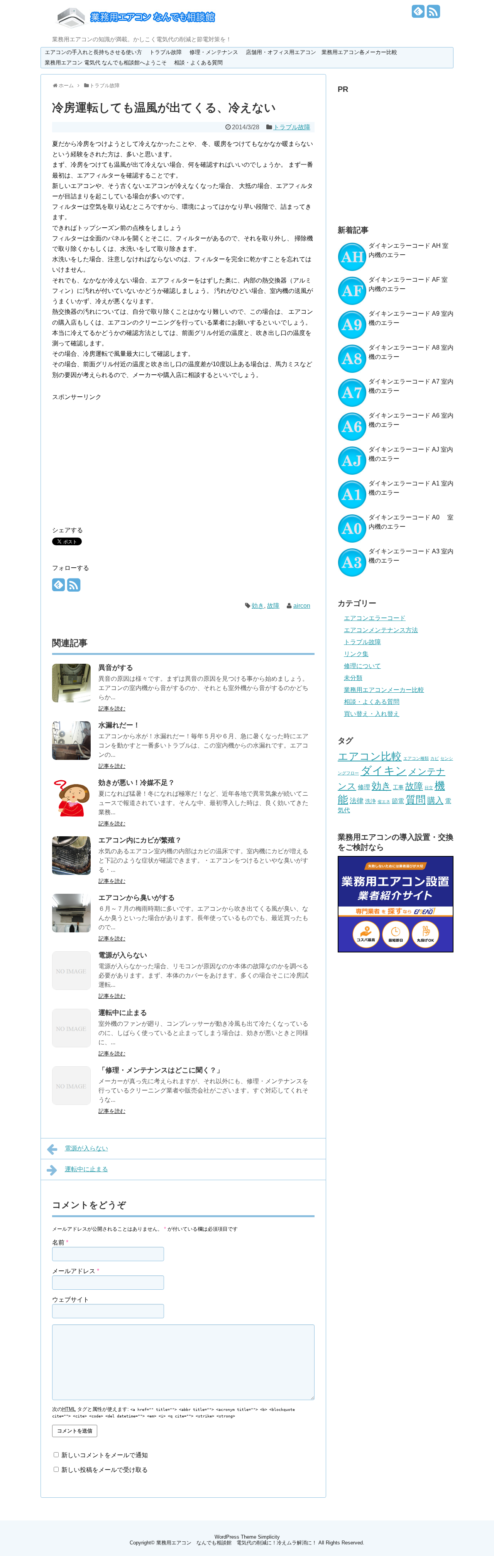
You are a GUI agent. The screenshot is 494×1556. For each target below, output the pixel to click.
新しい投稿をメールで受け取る (104, 1469)
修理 (364, 786)
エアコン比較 (370, 756)
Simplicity (269, 1537)
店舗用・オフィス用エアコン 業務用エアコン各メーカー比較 (321, 52)
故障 (273, 605)
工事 (398, 787)
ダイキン (383, 770)
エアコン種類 (416, 758)
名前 (60, 1242)
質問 (416, 799)
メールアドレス (75, 1271)
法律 (357, 801)
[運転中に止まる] (71, 1045)
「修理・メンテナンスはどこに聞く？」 (160, 1070)
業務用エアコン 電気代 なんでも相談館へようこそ (106, 62)
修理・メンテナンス (213, 52)
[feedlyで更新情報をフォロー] (418, 14)
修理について (362, 666)
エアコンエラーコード (375, 618)
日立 (429, 787)
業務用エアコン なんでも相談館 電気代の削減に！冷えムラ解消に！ (236, 1543)
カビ (434, 758)
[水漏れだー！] (71, 757)
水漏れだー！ (119, 725)
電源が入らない (122, 955)
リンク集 (356, 654)
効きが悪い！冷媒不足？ (136, 782)
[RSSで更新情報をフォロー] (433, 14)
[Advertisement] (117, 456)
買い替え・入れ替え (371, 713)
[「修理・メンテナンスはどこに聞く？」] (71, 1102)
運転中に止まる (122, 1012)
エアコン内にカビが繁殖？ (140, 840)
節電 (398, 800)
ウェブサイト (70, 1299)
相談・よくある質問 (198, 62)
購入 (435, 800)
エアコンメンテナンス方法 (381, 630)
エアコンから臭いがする (136, 897)
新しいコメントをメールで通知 (104, 1455)
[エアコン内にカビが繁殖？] (71, 872)
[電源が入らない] (71, 987)
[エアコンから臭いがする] (71, 930)
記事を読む (111, 708)
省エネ (383, 801)
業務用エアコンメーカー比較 (384, 690)
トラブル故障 (165, 52)
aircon (301, 605)
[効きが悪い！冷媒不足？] (71, 815)
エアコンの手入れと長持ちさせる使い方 (93, 52)
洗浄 (370, 801)
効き (258, 605)
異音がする (115, 667)
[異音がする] (71, 700)
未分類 (353, 678)
